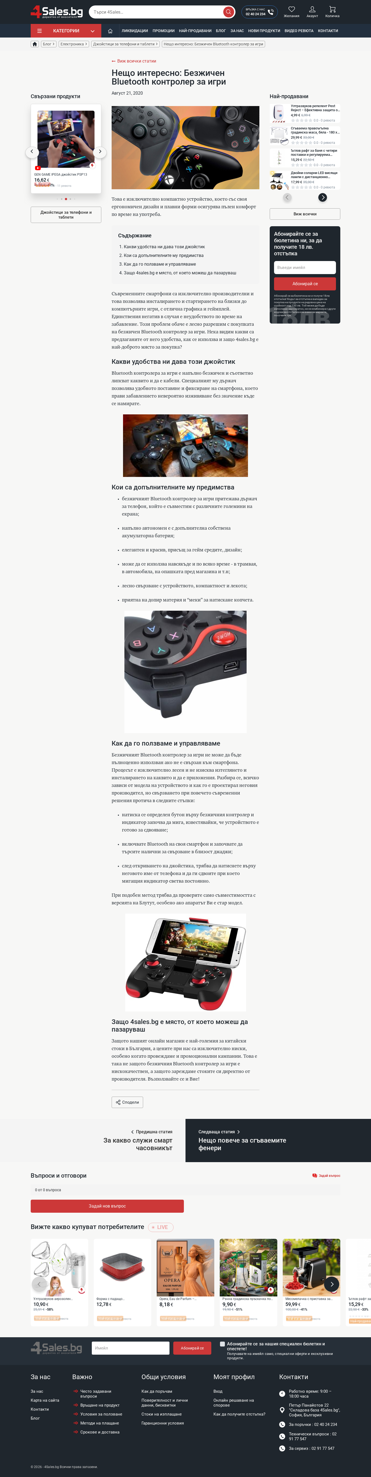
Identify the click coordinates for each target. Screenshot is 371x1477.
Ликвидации (135, 31)
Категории (66, 30)
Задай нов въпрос (107, 1206)
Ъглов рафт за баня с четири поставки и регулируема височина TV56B (314, 152)
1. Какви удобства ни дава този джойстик (162, 246)
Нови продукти (264, 31)
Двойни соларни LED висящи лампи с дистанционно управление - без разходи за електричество (314, 175)
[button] (32, 153)
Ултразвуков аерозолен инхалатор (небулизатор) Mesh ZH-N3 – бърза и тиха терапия (57, 1299)
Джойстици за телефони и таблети (66, 215)
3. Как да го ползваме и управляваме (157, 264)
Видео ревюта (299, 31)
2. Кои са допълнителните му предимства (161, 255)
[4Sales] (57, 11)
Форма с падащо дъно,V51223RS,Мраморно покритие (116, 1299)
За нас (237, 31)
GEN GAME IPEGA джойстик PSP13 (60, 174)
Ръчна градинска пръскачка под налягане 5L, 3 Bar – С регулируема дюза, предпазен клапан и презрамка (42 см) (247, 1299)
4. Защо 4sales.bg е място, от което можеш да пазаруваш (177, 272)
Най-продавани (195, 31)
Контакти (328, 31)
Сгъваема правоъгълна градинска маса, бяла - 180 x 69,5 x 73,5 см (314, 130)
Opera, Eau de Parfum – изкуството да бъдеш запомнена (184, 1299)
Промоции (164, 31)
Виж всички (305, 214)
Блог (221, 31)
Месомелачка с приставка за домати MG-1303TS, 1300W (308, 1299)
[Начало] (110, 31)
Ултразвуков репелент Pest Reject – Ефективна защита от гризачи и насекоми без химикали (315, 108)
